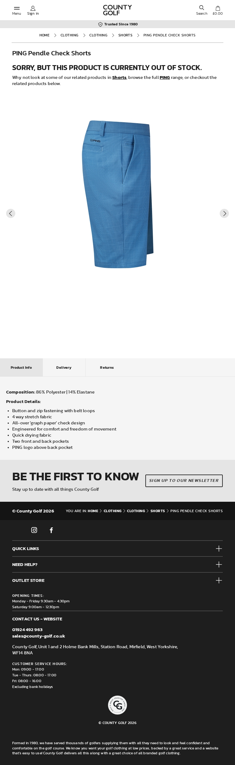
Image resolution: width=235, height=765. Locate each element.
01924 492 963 (27, 629)
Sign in (33, 13)
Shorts (125, 35)
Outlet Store (28, 580)
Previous (10, 213)
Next (224, 213)
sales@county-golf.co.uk (38, 635)
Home (44, 35)
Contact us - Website (37, 618)
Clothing (70, 35)
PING (165, 77)
